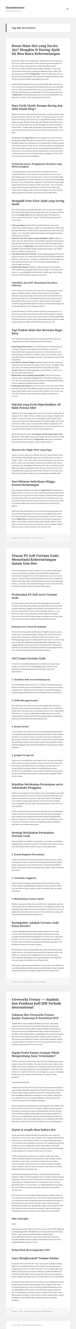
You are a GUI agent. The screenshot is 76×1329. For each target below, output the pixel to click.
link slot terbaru (39, 538)
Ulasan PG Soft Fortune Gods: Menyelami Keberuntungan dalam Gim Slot (35, 559)
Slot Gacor (28, 538)
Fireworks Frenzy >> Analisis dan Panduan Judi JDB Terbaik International (36, 1003)
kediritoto (60, 1229)
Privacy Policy (16, 1325)
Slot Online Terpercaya (33, 1311)
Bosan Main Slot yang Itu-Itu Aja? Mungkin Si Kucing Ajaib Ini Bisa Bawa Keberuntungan (36, 50)
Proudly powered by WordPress (32, 1325)
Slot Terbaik (30, 982)
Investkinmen (15, 7)
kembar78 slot (40, 666)
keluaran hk (48, 254)
